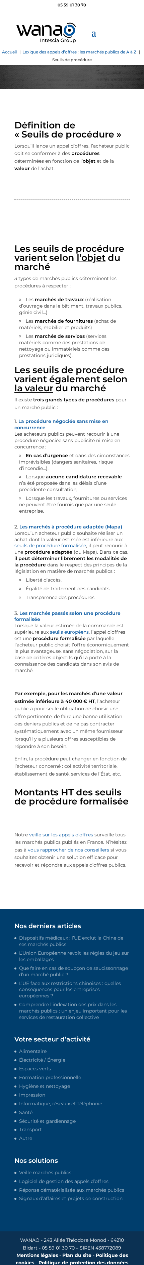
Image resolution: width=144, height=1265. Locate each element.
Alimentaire (33, 1051)
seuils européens (69, 632)
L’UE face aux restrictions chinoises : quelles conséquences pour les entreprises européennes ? (70, 989)
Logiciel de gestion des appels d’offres (64, 1181)
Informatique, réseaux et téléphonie (60, 1104)
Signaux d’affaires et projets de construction (71, 1198)
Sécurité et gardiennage (47, 1121)
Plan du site (76, 1255)
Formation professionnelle (50, 1077)
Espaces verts (35, 1069)
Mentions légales (37, 1255)
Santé (25, 1112)
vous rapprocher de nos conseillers (68, 850)
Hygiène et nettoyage (44, 1086)
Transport (30, 1129)
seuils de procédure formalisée (50, 546)
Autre (25, 1138)
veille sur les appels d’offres (61, 835)
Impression (32, 1095)
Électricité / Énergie (42, 1060)
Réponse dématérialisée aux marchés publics (71, 1190)
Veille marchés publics (45, 1173)
